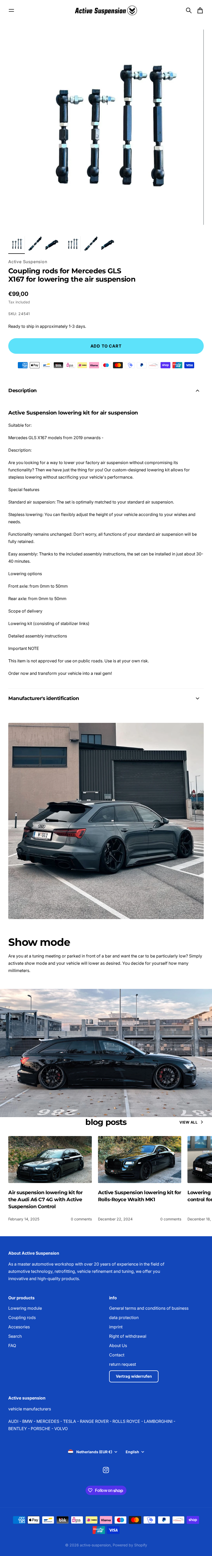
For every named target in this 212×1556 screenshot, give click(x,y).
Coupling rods (22, 1317)
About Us (118, 1345)
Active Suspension (27, 261)
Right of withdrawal (127, 1336)
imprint (116, 1326)
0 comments (81, 1219)
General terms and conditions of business (148, 1308)
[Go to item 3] (54, 244)
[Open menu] (11, 10)
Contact (116, 1354)
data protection (124, 1317)
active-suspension (95, 1545)
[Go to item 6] (109, 244)
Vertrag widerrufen (134, 1376)
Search (15, 1336)
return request (122, 1364)
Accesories (19, 1326)
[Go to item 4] (72, 244)
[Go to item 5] (91, 244)
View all (188, 1122)
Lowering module (25, 1308)
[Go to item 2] (35, 244)
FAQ (12, 1345)
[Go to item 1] (16, 244)
